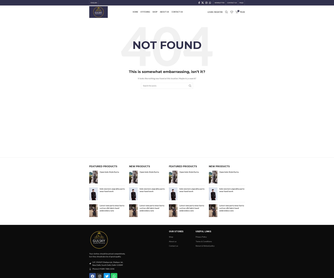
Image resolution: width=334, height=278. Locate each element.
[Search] (226, 12)
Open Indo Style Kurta (109, 172)
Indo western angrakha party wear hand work (112, 190)
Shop (171, 237)
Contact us (173, 246)
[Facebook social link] (199, 3)
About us (173, 241)
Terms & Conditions (204, 241)
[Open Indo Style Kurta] (93, 177)
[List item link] (107, 268)
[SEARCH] (190, 86)
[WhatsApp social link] (210, 3)
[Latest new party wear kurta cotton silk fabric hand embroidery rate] (93, 210)
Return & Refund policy (205, 246)
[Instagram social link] (206, 3)
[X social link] (203, 3)
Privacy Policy (201, 237)
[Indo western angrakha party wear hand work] (93, 194)
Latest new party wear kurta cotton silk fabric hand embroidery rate (112, 208)
